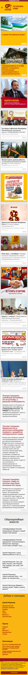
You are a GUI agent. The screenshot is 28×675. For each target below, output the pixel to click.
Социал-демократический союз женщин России (11, 651)
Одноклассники (6, 616)
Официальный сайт (7, 605)
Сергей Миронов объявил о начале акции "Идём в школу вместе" (14, 587)
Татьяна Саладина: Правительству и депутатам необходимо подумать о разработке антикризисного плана (14, 449)
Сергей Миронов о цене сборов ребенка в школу (14, 554)
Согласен (14, 672)
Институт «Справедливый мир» (11, 644)
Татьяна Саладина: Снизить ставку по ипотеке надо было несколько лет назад (14, 494)
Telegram (5, 609)
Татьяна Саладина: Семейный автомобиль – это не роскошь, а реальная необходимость (14, 406)
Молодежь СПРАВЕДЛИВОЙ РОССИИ (10, 648)
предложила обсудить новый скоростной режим (14, 531)
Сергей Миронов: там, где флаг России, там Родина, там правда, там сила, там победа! (14, 565)
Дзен (3, 611)
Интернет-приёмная (8, 607)
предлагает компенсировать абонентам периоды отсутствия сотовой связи (14, 543)
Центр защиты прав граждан (11, 646)
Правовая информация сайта (9, 668)
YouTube (4, 634)
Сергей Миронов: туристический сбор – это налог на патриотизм (14, 576)
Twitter (4, 613)
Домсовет (5, 654)
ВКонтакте (5, 614)
